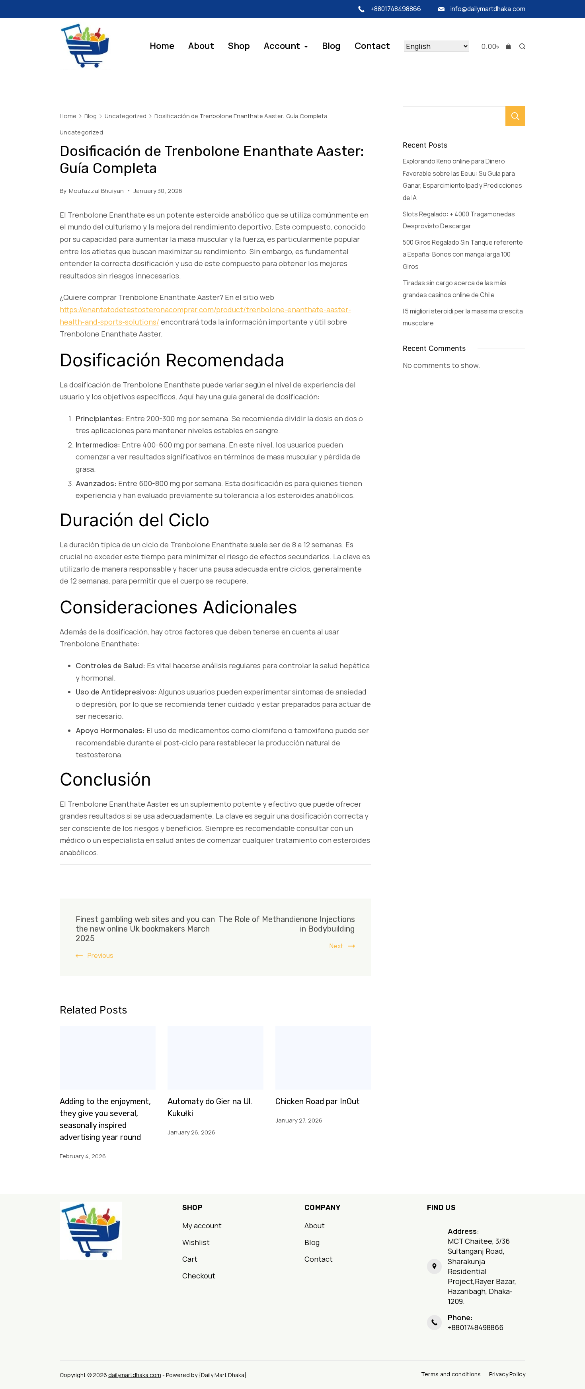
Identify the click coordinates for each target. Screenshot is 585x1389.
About (201, 46)
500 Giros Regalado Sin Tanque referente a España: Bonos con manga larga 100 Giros (463, 254)
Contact (372, 46)
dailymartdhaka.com (134, 1375)
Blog (331, 46)
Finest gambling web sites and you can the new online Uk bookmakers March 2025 (145, 928)
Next (336, 946)
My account (202, 1225)
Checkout (198, 1275)
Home (162, 46)
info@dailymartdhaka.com (487, 8)
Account (282, 46)
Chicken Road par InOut (317, 1101)
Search (515, 116)
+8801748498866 (395, 8)
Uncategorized (81, 132)
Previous (100, 955)
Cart (189, 1259)
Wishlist (196, 1242)
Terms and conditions (451, 1374)
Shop (239, 46)
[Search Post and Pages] (520, 46)
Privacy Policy (507, 1374)
